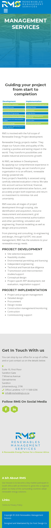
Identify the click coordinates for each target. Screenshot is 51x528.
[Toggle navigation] (5, 10)
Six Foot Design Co (38, 523)
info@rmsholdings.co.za (17, 393)
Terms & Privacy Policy (12, 505)
